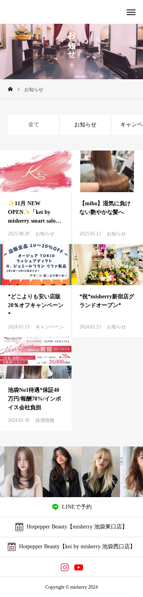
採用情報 (44, 420)
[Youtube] (78, 567)
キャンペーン (49, 327)
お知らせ (85, 125)
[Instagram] (65, 567)
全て (33, 125)
